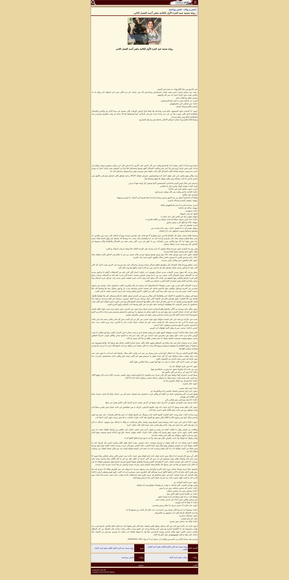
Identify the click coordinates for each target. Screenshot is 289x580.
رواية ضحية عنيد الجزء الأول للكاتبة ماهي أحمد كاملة (114, 548)
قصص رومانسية (127, 557)
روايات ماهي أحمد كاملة (178, 557)
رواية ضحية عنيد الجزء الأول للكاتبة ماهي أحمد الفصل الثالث (167, 548)
